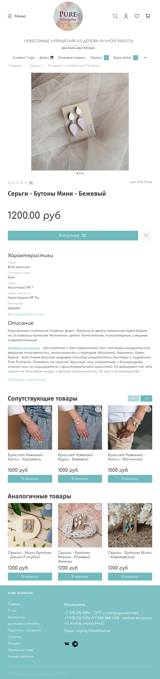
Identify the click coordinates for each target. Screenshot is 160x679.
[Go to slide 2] (80, 173)
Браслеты (122, 57)
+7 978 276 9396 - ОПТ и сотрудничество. (101, 613)
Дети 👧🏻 (46, 57)
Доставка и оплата (23, 623)
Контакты (16, 617)
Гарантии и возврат (24, 630)
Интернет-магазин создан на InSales (37, 673)
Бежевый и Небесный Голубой (74, 65)
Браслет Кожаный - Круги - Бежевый (76, 457)
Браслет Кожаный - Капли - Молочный (126, 457)
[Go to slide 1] (77, 173)
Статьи (14, 637)
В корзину (30, 479)
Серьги (96, 57)
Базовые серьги (72, 57)
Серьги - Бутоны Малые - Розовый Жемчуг (74, 557)
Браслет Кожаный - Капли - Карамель (26, 457)
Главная (15, 65)
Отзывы (14, 643)
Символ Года (23, 57)
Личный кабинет (21, 656)
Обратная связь (20, 650)
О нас (12, 610)
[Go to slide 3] (82, 173)
